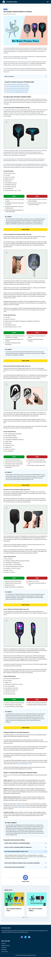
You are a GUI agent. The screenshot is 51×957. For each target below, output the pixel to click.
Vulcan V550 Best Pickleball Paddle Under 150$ (16, 609)
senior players (32, 370)
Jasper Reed (7, 14)
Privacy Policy (4, 951)
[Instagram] (29, 937)
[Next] (45, 904)
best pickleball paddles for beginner (18, 805)
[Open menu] (48, 2)
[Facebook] (22, 937)
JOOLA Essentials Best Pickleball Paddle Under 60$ (17, 86)
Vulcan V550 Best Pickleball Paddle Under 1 (16, 92)
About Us (3, 943)
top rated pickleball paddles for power (23, 763)
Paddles (5, 9)
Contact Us (3, 947)
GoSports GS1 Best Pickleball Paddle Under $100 (17, 90)
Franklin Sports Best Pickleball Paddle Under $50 (17, 84)
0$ (27, 92)
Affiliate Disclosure (5, 945)
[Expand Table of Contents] (46, 76)
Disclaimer (3, 949)
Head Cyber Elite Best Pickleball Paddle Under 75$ (17, 88)
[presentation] (14, 899)
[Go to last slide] (6, 904)
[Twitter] (25, 937)
